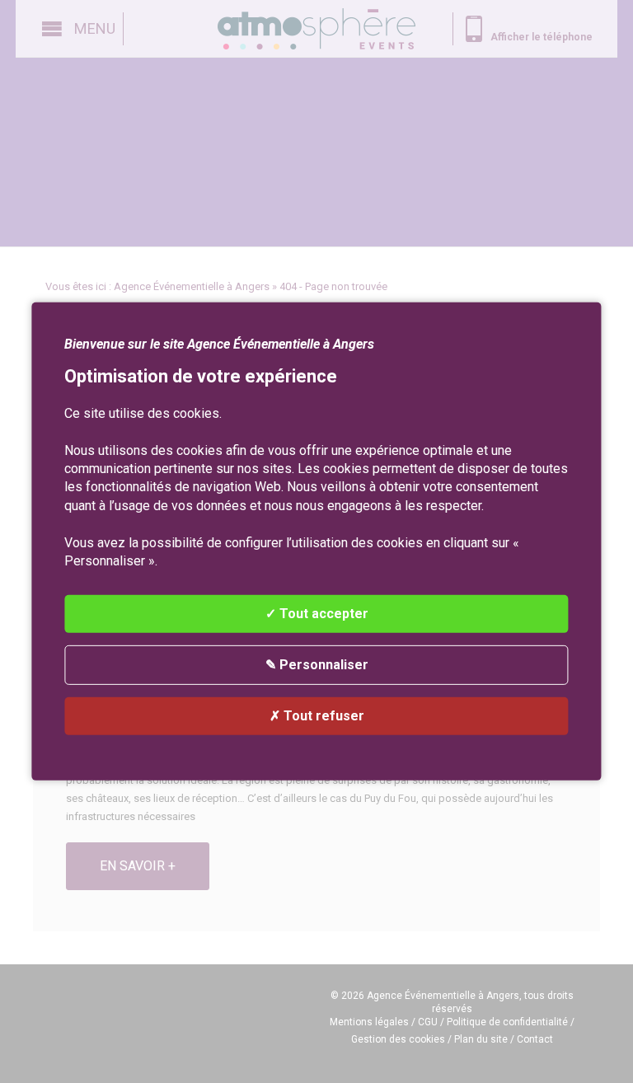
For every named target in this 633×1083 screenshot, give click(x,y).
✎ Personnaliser (316, 665)
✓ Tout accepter (316, 613)
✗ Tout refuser (317, 716)
